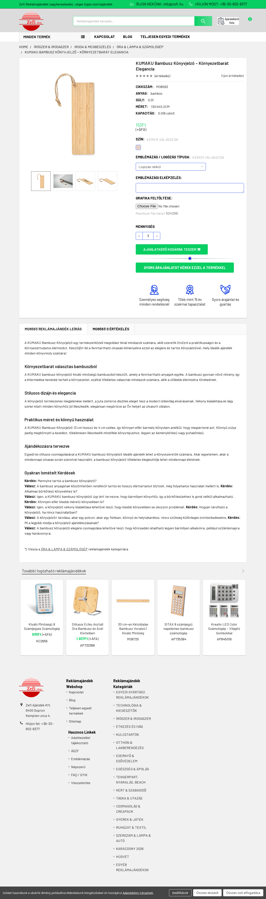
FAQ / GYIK (79, 775)
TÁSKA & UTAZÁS (129, 798)
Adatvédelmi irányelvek (138, 893)
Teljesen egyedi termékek (165, 36)
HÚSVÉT (122, 856)
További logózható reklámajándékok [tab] (54, 570)
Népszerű (78, 767)
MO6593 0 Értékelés (111, 329)
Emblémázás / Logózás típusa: (180, 157)
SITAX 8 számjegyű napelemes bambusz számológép (178, 628)
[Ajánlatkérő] (232, 21)
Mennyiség (145, 226)
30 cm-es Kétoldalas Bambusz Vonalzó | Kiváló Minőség (133, 628)
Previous (236, 571)
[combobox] (142, 21)
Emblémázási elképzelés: (159, 177)
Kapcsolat (104, 36)
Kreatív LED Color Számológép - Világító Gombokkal (224, 628)
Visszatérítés (80, 783)
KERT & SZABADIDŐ (131, 790)
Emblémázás (80, 759)
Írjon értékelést (232, 75)
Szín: (157, 139)
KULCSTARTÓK (127, 734)
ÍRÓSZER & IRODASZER (133, 718)
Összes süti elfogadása (243, 893)
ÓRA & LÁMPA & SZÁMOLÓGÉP (64, 549)
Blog (127, 36)
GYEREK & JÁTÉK (129, 819)
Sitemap (75, 721)
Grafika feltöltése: (154, 198)
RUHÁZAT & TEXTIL (131, 827)
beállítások (180, 893)
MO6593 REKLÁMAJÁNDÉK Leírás (53, 329)
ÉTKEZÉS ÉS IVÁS (129, 726)
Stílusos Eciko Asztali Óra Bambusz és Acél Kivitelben (87, 628)
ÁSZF (75, 751)
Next (243, 571)
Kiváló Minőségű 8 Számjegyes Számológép (42, 626)
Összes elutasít (207, 893)
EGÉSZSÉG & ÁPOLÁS (132, 769)
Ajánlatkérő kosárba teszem (170, 249)
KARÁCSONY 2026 (130, 848)
